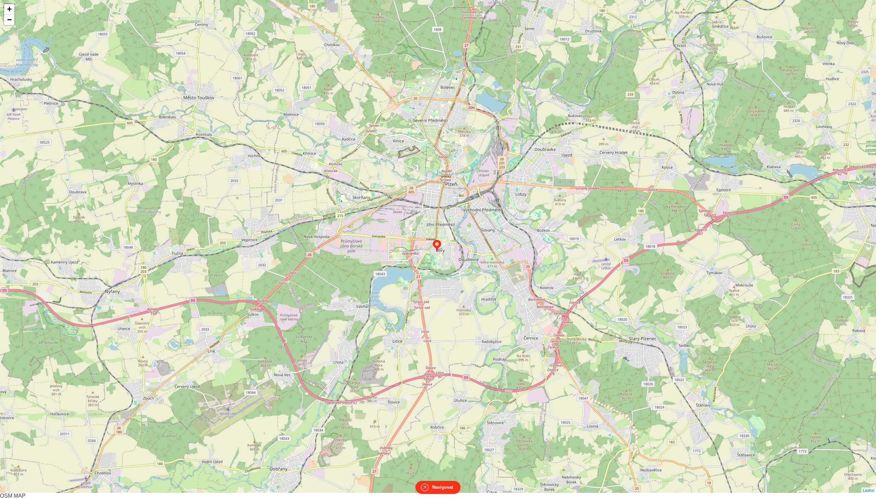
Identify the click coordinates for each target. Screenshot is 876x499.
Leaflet (868, 490)
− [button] (9, 19)
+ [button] (9, 9)
